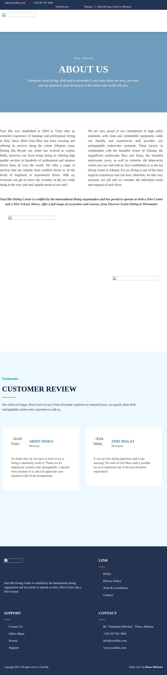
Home (77, 58)
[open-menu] (163, 21)
